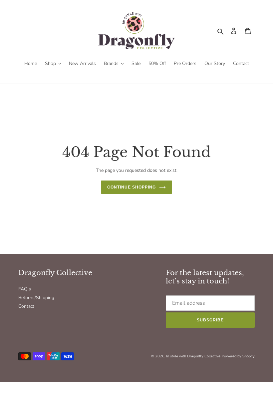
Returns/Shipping (36, 297)
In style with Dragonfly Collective (193, 356)
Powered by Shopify (238, 356)
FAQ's (24, 289)
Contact (26, 306)
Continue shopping (131, 187)
